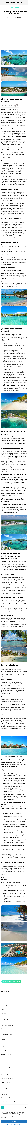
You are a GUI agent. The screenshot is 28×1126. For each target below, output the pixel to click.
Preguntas (16, 7)
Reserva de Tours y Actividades (8, 1071)
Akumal (11, 7)
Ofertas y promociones (6, 1054)
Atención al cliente (5, 1082)
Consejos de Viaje (5, 1028)
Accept (14, 1121)
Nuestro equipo (5, 1002)
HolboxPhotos (14, 2)
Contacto (3, 1009)
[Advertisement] (14, 35)
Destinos (3, 1046)
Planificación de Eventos (7, 1078)
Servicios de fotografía (6, 1067)
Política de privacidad (18, 1124)
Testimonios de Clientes (7, 1097)
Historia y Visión (5, 1005)
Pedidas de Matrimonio (6, 1074)
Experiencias (4, 1050)
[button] (26, 1107)
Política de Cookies (9, 1124)
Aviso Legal (3, 1013)
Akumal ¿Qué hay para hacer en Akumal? (11, 981)
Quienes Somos (5, 998)
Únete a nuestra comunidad (8, 1101)
